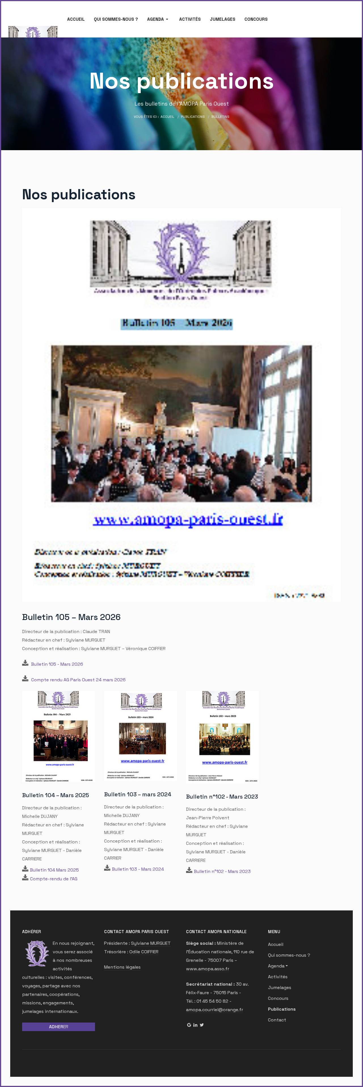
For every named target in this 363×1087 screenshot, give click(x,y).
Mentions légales (122, 967)
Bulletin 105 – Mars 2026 (71, 617)
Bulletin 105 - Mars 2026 (57, 664)
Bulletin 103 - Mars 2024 (138, 869)
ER (58, 1027)
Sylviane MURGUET (151, 943)
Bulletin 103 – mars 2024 (137, 794)
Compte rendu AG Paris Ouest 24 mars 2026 (78, 680)
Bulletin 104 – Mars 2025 (55, 795)
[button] (159, 19)
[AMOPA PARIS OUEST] (33, 37)
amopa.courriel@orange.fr (214, 1010)
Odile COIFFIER (144, 952)
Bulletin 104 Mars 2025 (54, 870)
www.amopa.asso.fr (207, 969)
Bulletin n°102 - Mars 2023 (222, 796)
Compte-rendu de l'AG (53, 879)
